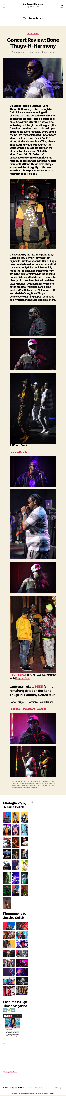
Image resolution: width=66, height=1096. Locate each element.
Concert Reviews (33, 33)
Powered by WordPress (34, 1088)
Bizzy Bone (15, 781)
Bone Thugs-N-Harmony (34, 781)
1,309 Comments (49, 52)
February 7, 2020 (34, 52)
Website (41, 708)
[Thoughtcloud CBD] (15, 1072)
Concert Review (25, 783)
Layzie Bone (33, 785)
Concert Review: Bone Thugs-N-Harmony (33, 43)
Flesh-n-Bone (46, 783)
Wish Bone (34, 787)
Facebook (15, 708)
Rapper (20, 787)
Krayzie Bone (22, 678)
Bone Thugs (22, 781)
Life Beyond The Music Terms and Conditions (23, 1093)
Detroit (32, 783)
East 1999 (38, 783)
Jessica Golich (20, 52)
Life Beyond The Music (33, 4)
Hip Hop (52, 783)
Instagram (29, 708)
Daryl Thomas (18, 675)
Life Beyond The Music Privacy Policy (44, 1093)
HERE (39, 687)
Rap (16, 787)
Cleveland (45, 781)
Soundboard (26, 787)
